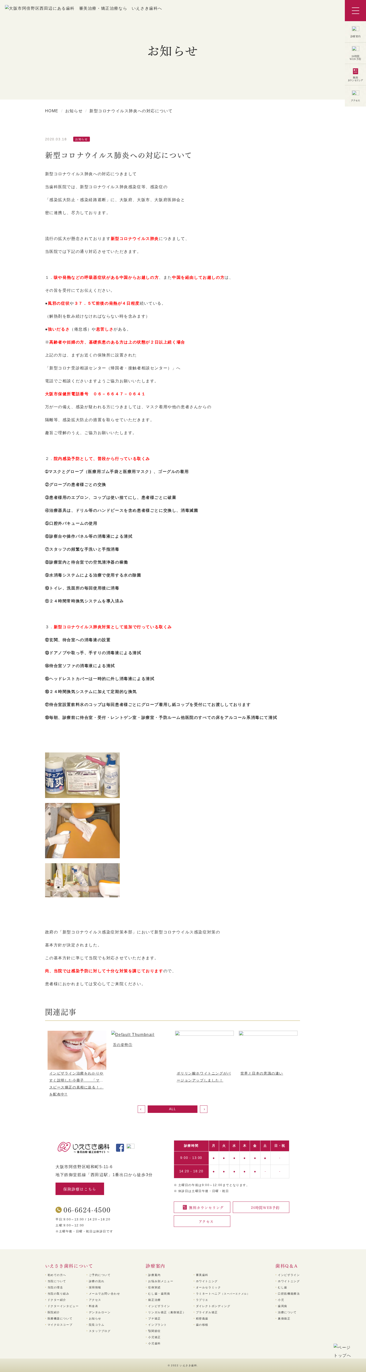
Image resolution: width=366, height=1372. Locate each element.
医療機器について (60, 1318)
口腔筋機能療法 (289, 1293)
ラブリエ (202, 1299)
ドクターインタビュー (63, 1306)
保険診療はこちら (79, 1189)
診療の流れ (97, 1281)
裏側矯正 (284, 1318)
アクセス (95, 1299)
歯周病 (282, 1306)
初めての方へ (57, 1274)
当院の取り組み (58, 1293)
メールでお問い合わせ (104, 1293)
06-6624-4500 (87, 1209)
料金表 (93, 1306)
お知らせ (95, 1318)
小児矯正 (154, 1337)
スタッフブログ (100, 1330)
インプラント (157, 1324)
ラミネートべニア (223, 1293)
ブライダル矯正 (207, 1312)
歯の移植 (202, 1324)
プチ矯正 (154, 1318)
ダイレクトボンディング (213, 1306)
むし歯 (282, 1287)
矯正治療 (154, 1299)
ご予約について (100, 1274)
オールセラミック (208, 1287)
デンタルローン (100, 1312)
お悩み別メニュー (160, 1281)
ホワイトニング (207, 1281)
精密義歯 (202, 1318)
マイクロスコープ (60, 1324)
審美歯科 (202, 1274)
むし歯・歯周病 (159, 1293)
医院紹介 (54, 1312)
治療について (287, 1312)
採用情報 (95, 1287)
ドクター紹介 (57, 1299)
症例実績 (154, 1287)
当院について (57, 1281)
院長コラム (97, 1324)
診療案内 (154, 1274)
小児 (281, 1299)
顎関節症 (154, 1330)
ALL (172, 1109)
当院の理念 (55, 1287)
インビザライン (159, 1306)
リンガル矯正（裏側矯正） (167, 1312)
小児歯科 (154, 1343)
